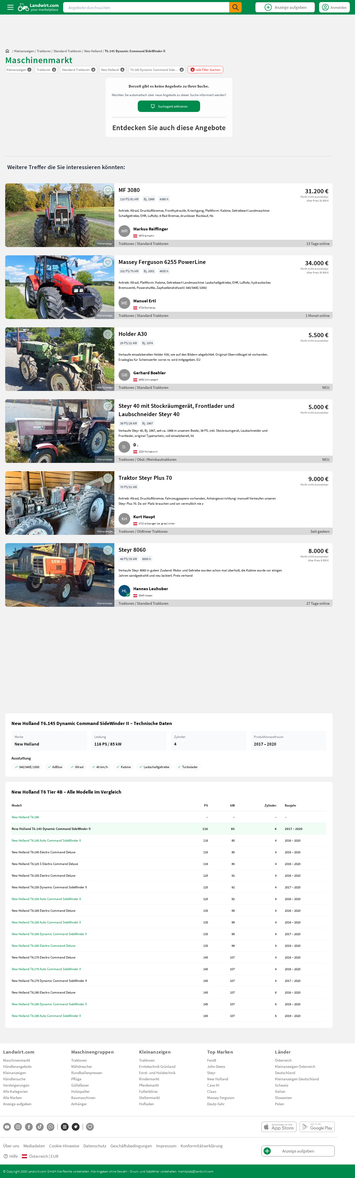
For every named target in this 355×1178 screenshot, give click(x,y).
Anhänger (79, 1103)
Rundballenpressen (86, 1072)
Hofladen (146, 1103)
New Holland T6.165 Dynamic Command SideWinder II (49, 933)
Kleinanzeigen (14, 1072)
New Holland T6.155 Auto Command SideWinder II (46, 898)
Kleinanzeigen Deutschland (297, 1078)
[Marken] (76, 1127)
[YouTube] (7, 1127)
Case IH (213, 1085)
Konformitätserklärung (202, 1146)
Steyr (211, 1072)
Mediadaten (34, 1146)
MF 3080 (129, 190)
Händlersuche (14, 1078)
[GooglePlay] (317, 1127)
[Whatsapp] (50, 1126)
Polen (279, 1103)
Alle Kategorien (15, 1091)
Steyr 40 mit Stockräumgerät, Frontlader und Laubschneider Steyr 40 (176, 410)
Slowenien (283, 1097)
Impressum (166, 1146)
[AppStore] (279, 1127)
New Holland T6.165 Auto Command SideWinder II (46, 922)
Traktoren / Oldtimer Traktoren (143, 531)
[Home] (38, 7)
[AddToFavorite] (108, 190)
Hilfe (13, 1156)
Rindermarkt (149, 1078)
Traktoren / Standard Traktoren (143, 243)
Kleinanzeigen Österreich (295, 1066)
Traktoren (79, 1060)
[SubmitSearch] (235, 7)
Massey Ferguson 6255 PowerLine (162, 261)
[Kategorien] (65, 1127)
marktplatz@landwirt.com (196, 1171)
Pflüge (76, 1078)
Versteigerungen (16, 1085)
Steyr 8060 (132, 549)
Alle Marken (12, 1097)
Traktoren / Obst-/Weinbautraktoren (147, 459)
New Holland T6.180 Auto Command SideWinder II (46, 1015)
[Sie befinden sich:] (8, 51)
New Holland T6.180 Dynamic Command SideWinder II (49, 1004)
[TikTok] (40, 1127)
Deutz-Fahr (216, 1103)
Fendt (211, 1060)
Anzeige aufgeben (17, 1103)
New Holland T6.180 (25, 817)
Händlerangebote (17, 1066)
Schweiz (281, 1085)
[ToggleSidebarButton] (10, 7)
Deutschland (285, 1072)
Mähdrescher (81, 1066)
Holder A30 (133, 333)
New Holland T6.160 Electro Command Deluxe (43, 945)
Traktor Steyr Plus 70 (145, 477)
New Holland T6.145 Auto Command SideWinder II (46, 840)
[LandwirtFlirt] (90, 1127)
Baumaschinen (83, 1097)
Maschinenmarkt (16, 1060)
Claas (211, 1091)
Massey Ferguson (220, 1097)
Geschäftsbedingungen (131, 1146)
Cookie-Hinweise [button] (64, 1146)
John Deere (216, 1066)
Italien (280, 1091)
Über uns (11, 1146)
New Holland (217, 1078)
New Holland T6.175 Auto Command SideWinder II (46, 969)
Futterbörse (148, 1091)
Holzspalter (80, 1091)
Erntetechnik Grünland (157, 1066)
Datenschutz (94, 1146)
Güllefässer (80, 1085)
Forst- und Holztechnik (157, 1072)
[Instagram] (18, 1127)
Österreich (283, 1060)
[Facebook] (29, 1127)
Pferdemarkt (149, 1085)
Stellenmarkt (149, 1097)
